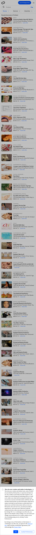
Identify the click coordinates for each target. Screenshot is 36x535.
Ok (16, 532)
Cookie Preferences (27, 532)
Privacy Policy (17, 527)
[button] (33, 489)
